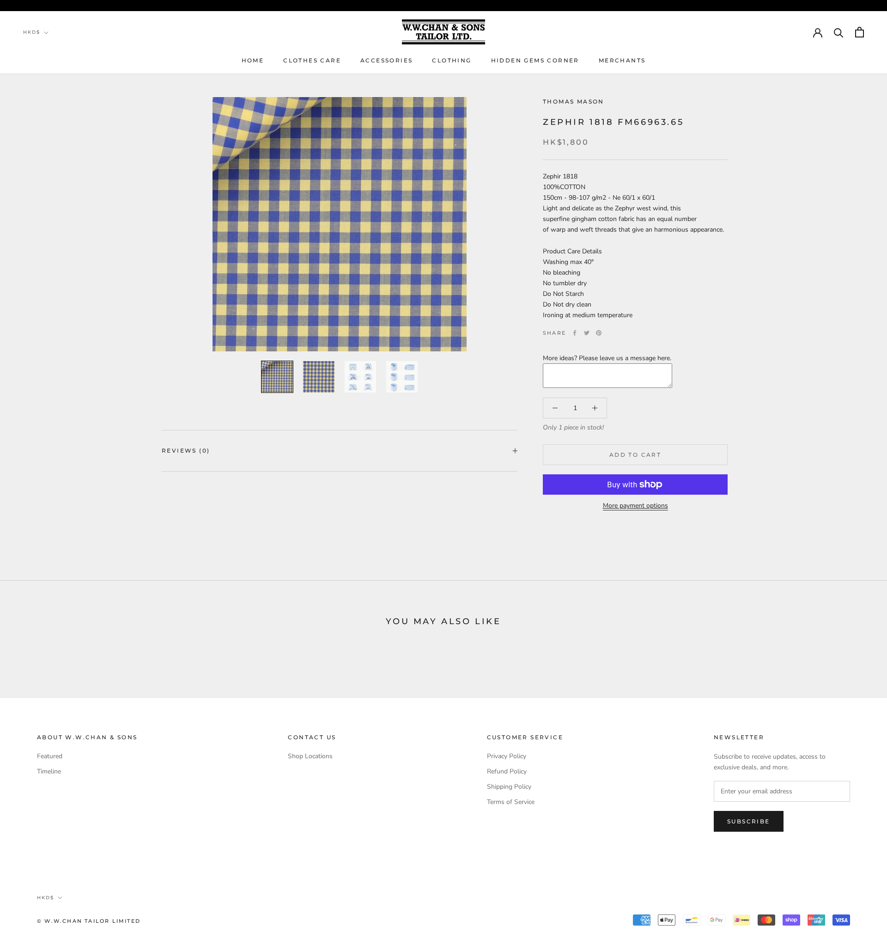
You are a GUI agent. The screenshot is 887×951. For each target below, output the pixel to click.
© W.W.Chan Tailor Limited (88, 921)
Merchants (622, 60)
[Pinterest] (598, 333)
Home (253, 60)
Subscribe (748, 821)
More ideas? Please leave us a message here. (607, 358)
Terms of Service (511, 802)
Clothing (451, 60)
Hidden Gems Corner (535, 60)
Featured (49, 756)
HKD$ (31, 32)
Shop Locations (310, 756)
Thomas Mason (573, 101)
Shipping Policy (509, 786)
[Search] (839, 32)
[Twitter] (586, 333)
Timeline (49, 771)
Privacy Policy (506, 756)
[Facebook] (574, 333)
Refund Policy (507, 771)
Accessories (386, 60)
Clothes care (312, 60)
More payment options (635, 505)
